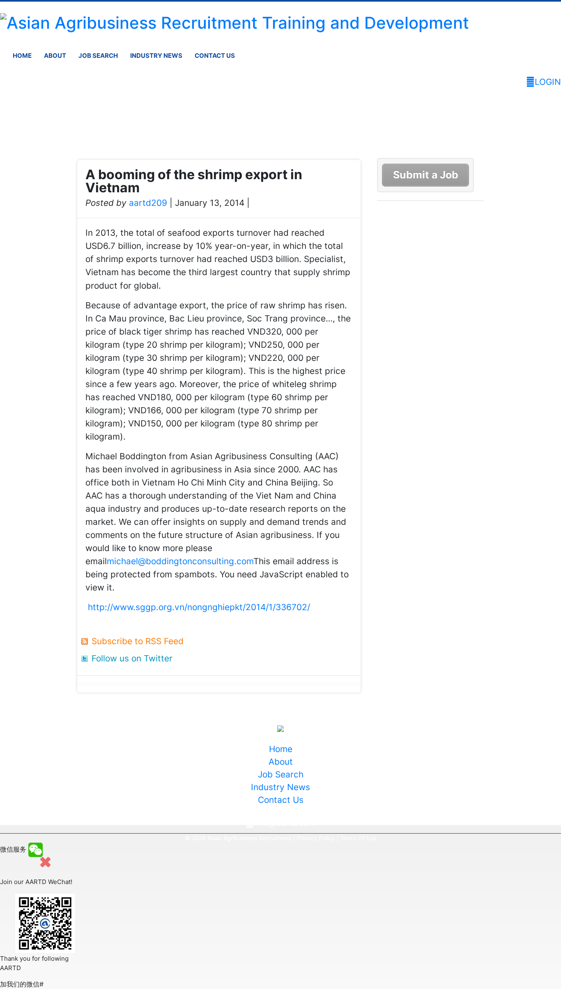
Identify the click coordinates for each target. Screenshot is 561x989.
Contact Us (215, 55)
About (55, 55)
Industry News (156, 55)
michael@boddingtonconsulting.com (180, 561)
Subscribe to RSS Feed (138, 641)
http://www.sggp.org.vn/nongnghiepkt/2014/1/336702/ (199, 607)
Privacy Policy (316, 837)
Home (22, 55)
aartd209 (148, 203)
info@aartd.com (284, 823)
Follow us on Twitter (132, 658)
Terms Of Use (358, 837)
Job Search (98, 55)
